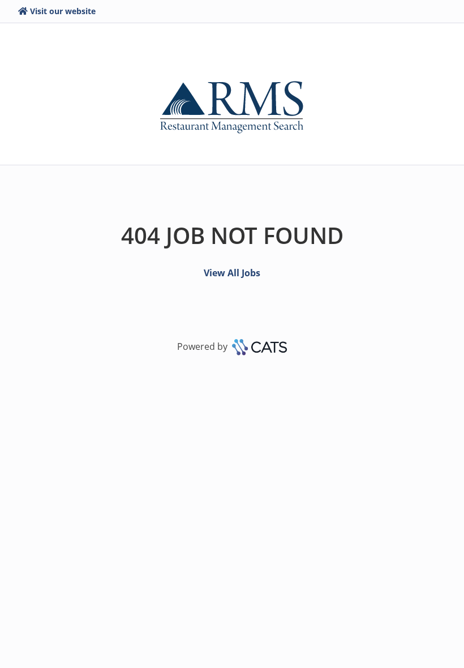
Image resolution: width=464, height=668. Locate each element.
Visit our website (63, 11)
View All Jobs (232, 273)
